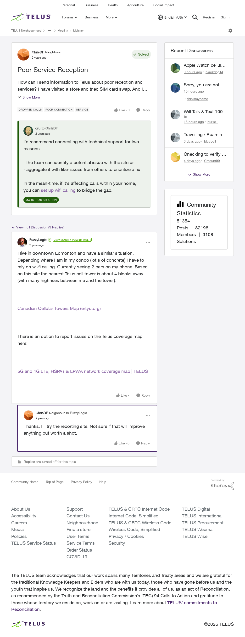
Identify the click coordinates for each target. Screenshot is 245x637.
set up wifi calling (58, 190)
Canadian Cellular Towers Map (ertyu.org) (59, 308)
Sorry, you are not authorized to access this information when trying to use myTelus (206, 85)
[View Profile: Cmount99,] (175, 157)
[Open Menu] (230, 30)
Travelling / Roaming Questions (204, 135)
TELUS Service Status (33, 543)
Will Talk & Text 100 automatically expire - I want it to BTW (205, 112)
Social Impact (163, 5)
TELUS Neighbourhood (26, 30)
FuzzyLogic (38, 240)
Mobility (63, 30)
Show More (31, 97)
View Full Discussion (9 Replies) (40, 227)
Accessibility (23, 515)
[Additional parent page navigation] (49, 30)
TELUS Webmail (198, 529)
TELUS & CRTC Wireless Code (140, 522)
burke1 (212, 122)
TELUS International (202, 515)
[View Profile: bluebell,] (175, 137)
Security (117, 543)
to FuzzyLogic (76, 413)
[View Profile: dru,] (28, 131)
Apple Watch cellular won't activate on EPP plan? (204, 65)
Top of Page (55, 482)
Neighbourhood (82, 522)
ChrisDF (38, 52)
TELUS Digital (196, 509)
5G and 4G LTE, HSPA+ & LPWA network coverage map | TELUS (82, 371)
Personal (68, 5)
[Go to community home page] (31, 17)
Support (75, 509)
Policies (19, 536)
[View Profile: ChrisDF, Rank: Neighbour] (23, 55)
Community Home (25, 482)
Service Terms (81, 543)
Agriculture (135, 5)
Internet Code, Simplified (133, 515)
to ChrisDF (50, 128)
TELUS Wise (194, 536)
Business (91, 5)
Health (113, 5)
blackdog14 (214, 72)
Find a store (78, 529)
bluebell (210, 141)
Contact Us (78, 515)
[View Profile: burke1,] (175, 114)
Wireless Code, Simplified (134, 529)
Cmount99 (212, 161)
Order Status (79, 550)
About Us (20, 509)
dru (37, 128)
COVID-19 (77, 556)
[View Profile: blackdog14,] (175, 68)
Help (102, 482)
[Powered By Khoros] (222, 484)
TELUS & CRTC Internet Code (139, 509)
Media (17, 529)
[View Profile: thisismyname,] (175, 88)
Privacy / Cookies (126, 536)
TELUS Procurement (202, 522)
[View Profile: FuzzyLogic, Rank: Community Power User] (22, 242)
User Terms (78, 536)
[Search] (195, 17)
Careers (19, 522)
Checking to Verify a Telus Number (204, 154)
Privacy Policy (81, 482)
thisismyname (197, 99)
